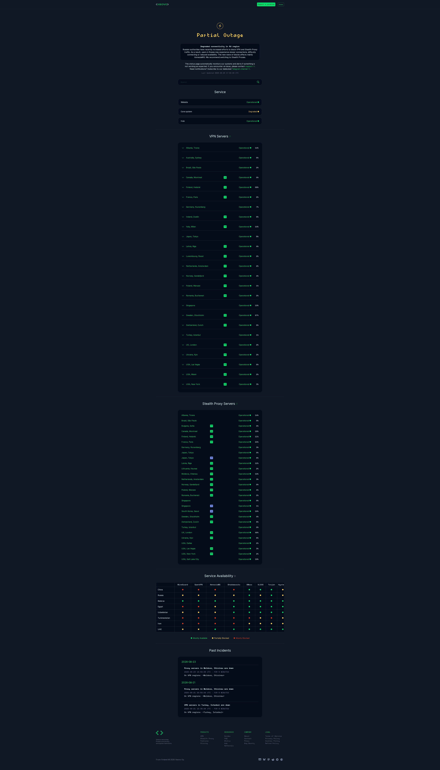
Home (281, 4)
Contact (248, 738)
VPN (202, 736)
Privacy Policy (272, 738)
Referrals (229, 745)
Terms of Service (273, 736)
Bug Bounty (249, 743)
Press (246, 741)
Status (227, 741)
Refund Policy (272, 743)
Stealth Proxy (207, 738)
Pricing (204, 743)
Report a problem (266, 4)
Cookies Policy (272, 741)
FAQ (225, 738)
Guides (227, 736)
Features (204, 741)
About (246, 736)
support (249, 66)
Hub (225, 743)
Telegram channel (240, 69)
